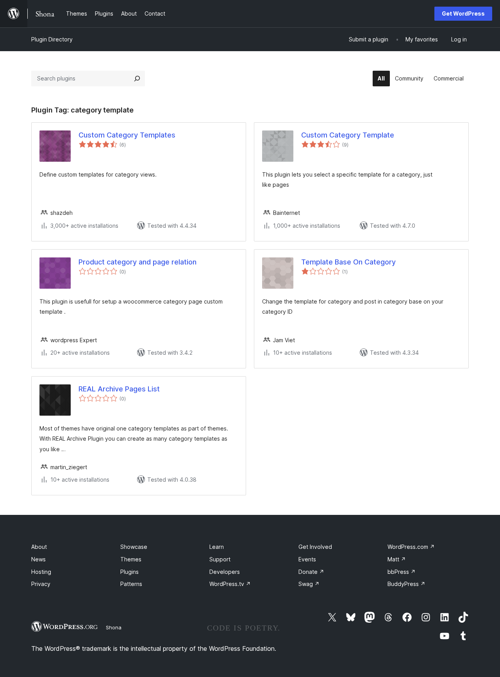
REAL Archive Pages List (119, 389)
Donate (311, 571)
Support (219, 559)
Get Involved (315, 546)
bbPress (402, 571)
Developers (224, 571)
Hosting (41, 571)
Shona (113, 627)
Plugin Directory (52, 39)
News (38, 559)
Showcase (133, 546)
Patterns (131, 584)
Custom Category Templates (127, 135)
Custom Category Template (347, 135)
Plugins (129, 571)
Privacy (40, 584)
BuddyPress (406, 584)
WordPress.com (411, 546)
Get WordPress (463, 13)
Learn (216, 546)
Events (307, 559)
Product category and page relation (137, 262)
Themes (130, 559)
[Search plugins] (137, 78)
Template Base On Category (348, 262)
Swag (309, 584)
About (39, 546)
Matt (397, 559)
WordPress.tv (230, 584)
